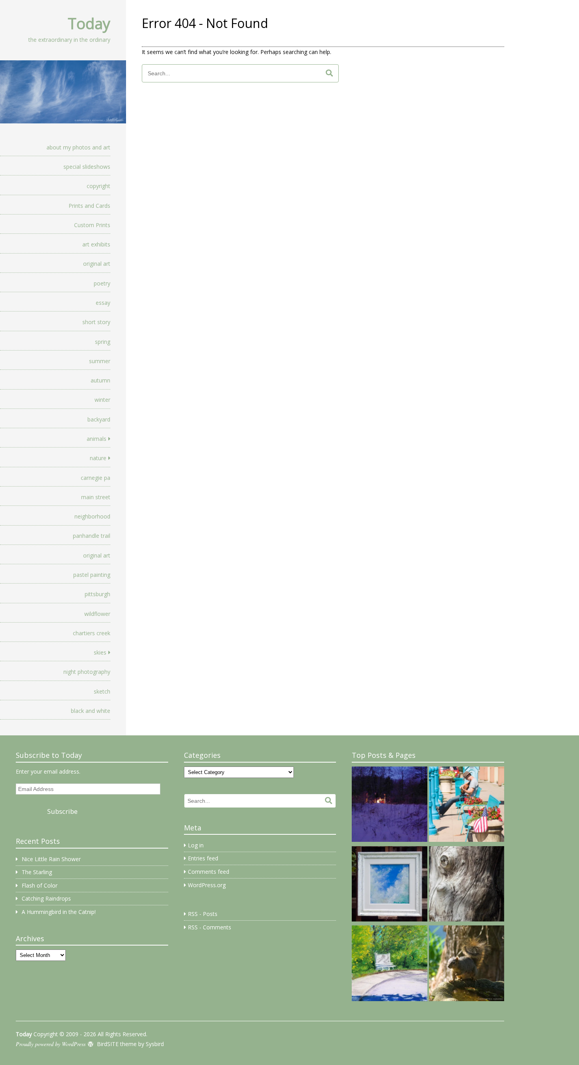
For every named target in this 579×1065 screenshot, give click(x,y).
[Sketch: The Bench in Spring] (389, 964)
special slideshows (86, 166)
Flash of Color (40, 885)
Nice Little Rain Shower (51, 859)
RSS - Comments (209, 927)
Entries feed (203, 858)
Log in (196, 845)
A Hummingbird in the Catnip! (59, 912)
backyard (98, 419)
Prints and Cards (89, 205)
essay (103, 302)
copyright (98, 186)
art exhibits (96, 244)
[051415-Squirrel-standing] (466, 964)
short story (96, 322)
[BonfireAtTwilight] (389, 806)
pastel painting (91, 574)
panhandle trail (91, 535)
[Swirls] (466, 885)
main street (95, 497)
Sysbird (155, 1044)
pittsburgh (97, 594)
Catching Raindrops (46, 898)
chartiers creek (91, 633)
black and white (90, 710)
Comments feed (208, 871)
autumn (100, 380)
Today (89, 23)
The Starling (37, 872)
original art (96, 263)
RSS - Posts (202, 914)
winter (102, 399)
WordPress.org (207, 885)
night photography (86, 671)
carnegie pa (95, 477)
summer (99, 361)
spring (102, 341)
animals (96, 438)
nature (98, 458)
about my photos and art (78, 147)
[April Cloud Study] (389, 885)
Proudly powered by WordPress (50, 1044)
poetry (102, 283)
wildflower (97, 613)
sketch (102, 691)
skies (100, 652)
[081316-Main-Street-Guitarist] (466, 806)
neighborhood (92, 516)
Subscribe (62, 811)
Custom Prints (92, 225)
